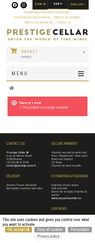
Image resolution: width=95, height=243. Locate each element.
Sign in (40, 4)
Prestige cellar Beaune (38, 22)
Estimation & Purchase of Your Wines (47, 12)
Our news (59, 209)
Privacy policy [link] (48, 236)
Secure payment (64, 144)
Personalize (79, 229)
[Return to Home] (11, 88)
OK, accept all (18, 229)
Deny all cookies (50, 229)
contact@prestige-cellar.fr (21, 165)
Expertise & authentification (32, 17)
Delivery (13, 176)
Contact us (64, 22)
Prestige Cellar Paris (67, 17)
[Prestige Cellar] (47, 35)
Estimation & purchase (70, 176)
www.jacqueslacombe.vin (66, 198)
